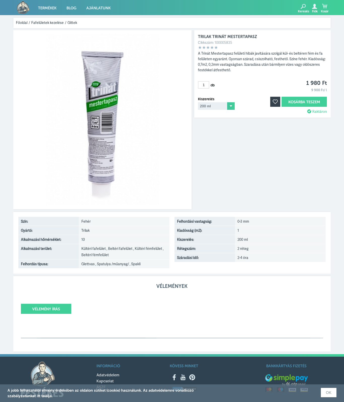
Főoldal (21, 22)
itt (38, 396)
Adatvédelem (107, 375)
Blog (71, 8)
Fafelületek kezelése (47, 22)
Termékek (47, 8)
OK (328, 392)
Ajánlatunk (98, 8)
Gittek (72, 22)
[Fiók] (314, 6)
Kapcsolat (105, 381)
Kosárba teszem (304, 102)
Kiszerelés (206, 99)
